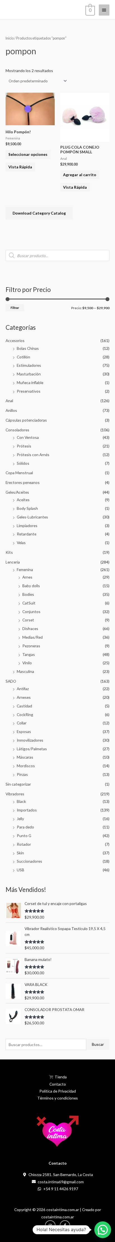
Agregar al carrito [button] (79, 174)
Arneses (24, 697)
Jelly (20, 818)
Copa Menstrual (19, 472)
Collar (22, 722)
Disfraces (30, 628)
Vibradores (15, 793)
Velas (21, 542)
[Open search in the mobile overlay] (57, 255)
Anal (9, 400)
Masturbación (29, 374)
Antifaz (23, 688)
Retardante (26, 534)
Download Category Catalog (39, 213)
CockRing (25, 714)
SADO (11, 681)
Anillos (11, 410)
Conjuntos (31, 611)
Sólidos (23, 463)
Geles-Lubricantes (32, 517)
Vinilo (27, 662)
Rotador (24, 844)
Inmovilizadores (30, 740)
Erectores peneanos (23, 482)
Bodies (28, 594)
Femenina (25, 569)
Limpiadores (27, 525)
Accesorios (15, 340)
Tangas (28, 654)
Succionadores (29, 861)
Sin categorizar (18, 784)
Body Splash (27, 508)
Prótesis (24, 446)
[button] (102, 1229)
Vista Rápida (20, 166)
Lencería (13, 562)
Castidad (24, 706)
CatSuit (28, 603)
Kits (9, 552)
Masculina (25, 671)
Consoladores (17, 429)
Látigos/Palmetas (32, 748)
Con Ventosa (28, 437)
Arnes (27, 577)
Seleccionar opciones (27, 154)
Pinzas (22, 774)
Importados (27, 810)
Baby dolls (31, 585)
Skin (20, 852)
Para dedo (25, 827)
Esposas (24, 731)
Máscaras (25, 757)
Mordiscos (26, 765)
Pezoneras (31, 645)
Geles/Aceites (17, 492)
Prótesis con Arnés (33, 454)
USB (20, 869)
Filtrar (15, 307)
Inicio (10, 38)
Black (21, 801)
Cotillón (23, 357)
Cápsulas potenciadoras (26, 420)
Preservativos (28, 391)
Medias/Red (32, 637)
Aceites (23, 499)
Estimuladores (29, 365)
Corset (28, 620)
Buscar (98, 1044)
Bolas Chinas (28, 348)
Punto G (24, 835)
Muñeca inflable (30, 382)
